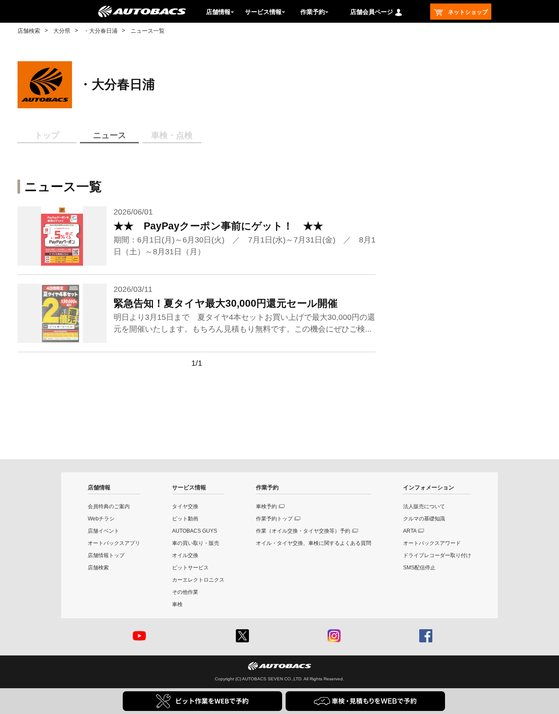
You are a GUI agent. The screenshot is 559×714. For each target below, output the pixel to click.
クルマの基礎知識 (424, 519)
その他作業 (185, 592)
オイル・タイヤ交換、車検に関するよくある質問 (313, 543)
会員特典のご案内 (109, 506)
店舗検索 (28, 31)
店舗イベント (103, 531)
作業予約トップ (274, 519)
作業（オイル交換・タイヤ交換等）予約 (303, 531)
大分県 (61, 31)
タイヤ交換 (185, 506)
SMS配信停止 (419, 568)
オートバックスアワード (432, 543)
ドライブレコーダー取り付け (437, 555)
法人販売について (424, 506)
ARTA (410, 531)
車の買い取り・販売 (195, 543)
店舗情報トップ (106, 555)
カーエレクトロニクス (198, 580)
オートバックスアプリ (114, 543)
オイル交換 (185, 555)
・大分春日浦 (100, 31)
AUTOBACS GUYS (194, 531)
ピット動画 (185, 519)
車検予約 (266, 506)
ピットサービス (190, 568)
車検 (177, 604)
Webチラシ (101, 519)
